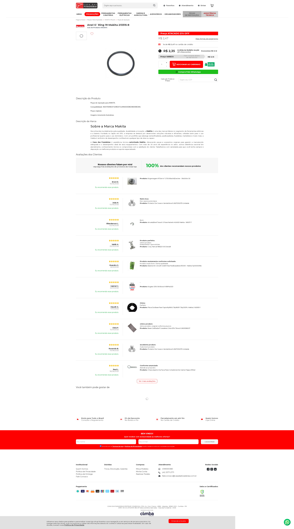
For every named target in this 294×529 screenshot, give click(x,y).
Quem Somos (82, 469)
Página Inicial (80, 20)
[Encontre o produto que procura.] (154, 5)
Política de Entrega (84, 474)
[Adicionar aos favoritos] (91, 33)
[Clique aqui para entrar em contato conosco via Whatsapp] (287, 522)
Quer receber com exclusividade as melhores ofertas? (147, 437)
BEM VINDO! (147, 433)
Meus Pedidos (142, 469)
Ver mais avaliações (147, 381)
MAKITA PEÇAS (110, 20)
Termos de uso (117, 446)
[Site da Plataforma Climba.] (147, 513)
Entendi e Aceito (178, 521)
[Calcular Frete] (215, 80)
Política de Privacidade (74, 525)
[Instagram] (211, 470)
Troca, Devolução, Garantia (115, 469)
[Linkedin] (215, 470)
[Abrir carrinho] (213, 6)
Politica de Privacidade (133, 446)
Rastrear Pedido (143, 474)
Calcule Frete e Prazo (167, 80)
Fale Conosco (82, 476)
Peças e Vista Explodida (95, 20)
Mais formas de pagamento (207, 39)
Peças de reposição (123, 20)
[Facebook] (208, 470)
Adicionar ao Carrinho (188, 64)
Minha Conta (141, 471)
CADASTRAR (209, 442)
